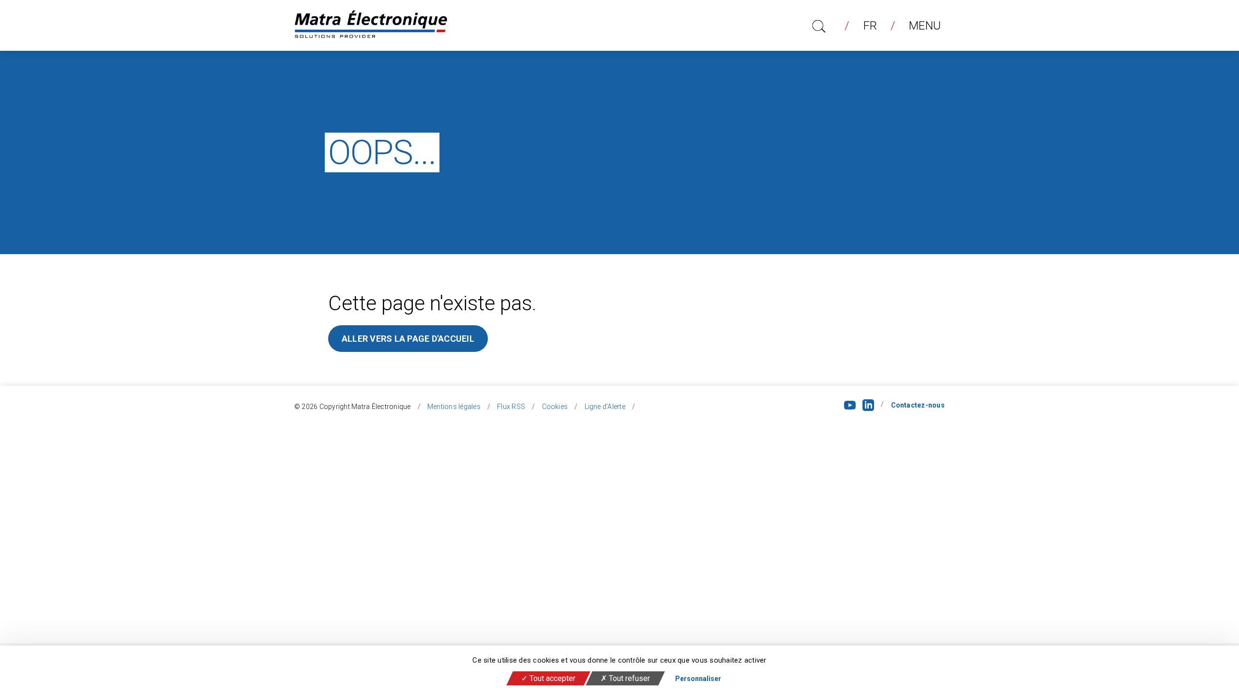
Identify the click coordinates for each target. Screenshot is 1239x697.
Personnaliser (698, 678)
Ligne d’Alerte (605, 406)
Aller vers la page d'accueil (408, 338)
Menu (925, 25)
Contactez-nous (918, 405)
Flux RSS (511, 406)
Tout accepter (551, 678)
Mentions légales (454, 406)
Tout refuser (628, 678)
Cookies (555, 406)
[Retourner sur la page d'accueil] (371, 25)
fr (870, 25)
